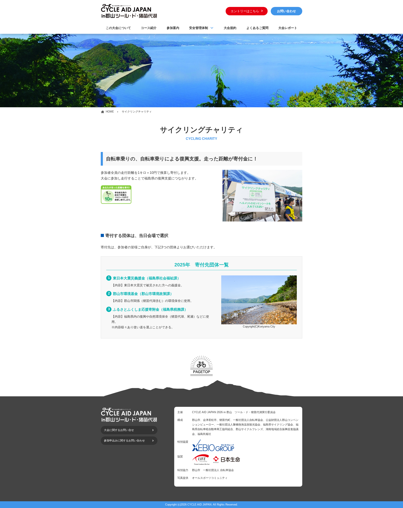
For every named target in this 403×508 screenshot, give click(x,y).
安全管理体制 (198, 28)
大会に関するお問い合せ (119, 430)
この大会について (118, 28)
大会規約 (230, 28)
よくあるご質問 (257, 28)
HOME (110, 111)
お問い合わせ (286, 11)
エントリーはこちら (245, 11)
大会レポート (287, 28)
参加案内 (173, 28)
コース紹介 (149, 28)
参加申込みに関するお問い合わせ (124, 440)
